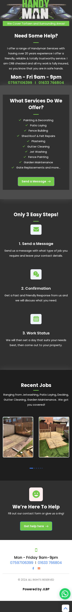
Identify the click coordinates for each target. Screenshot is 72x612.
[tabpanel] (18, 438)
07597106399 (20, 82)
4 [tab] (38, 468)
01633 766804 (51, 82)
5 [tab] (40, 468)
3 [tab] (36, 468)
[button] (65, 593)
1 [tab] (31, 468)
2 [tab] (34, 468)
